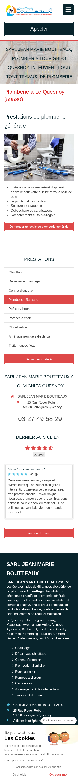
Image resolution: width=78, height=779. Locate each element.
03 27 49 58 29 (40, 418)
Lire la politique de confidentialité (23, 760)
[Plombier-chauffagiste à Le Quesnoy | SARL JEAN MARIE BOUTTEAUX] (29, 10)
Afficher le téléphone (27, 721)
